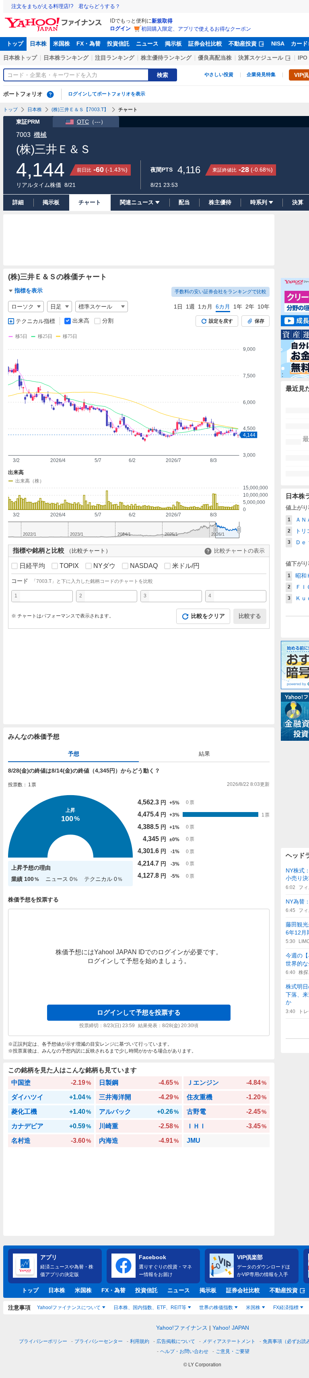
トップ (14, 43)
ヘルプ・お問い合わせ (184, 1351)
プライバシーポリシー (43, 1341)
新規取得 (162, 21)
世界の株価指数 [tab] (216, 1307)
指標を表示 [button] (28, 290)
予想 (73, 753)
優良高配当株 (215, 57)
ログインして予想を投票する (139, 1012)
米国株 (61, 43)
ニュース (147, 43)
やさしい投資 (218, 74)
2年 (249, 306)
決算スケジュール (260, 57)
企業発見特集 (261, 74)
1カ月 (205, 306)
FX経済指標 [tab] (286, 1307)
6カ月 (223, 306)
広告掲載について (176, 1341)
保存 (259, 321)
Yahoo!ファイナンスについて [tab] (69, 1307)
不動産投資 (243, 43)
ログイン (120, 28)
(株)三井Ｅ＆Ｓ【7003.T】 (80, 109)
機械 (40, 134)
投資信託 (118, 43)
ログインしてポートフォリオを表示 (106, 94)
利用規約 (139, 1341)
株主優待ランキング (166, 57)
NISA (277, 43)
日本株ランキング (66, 57)
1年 (237, 306)
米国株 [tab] (253, 1307)
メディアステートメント (228, 1341)
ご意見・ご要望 (232, 1351)
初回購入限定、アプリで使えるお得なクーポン (196, 29)
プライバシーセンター (98, 1341)
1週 (190, 306)
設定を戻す (221, 321)
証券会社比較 (205, 43)
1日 (178, 306)
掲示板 (173, 43)
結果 (204, 753)
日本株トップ (20, 57)
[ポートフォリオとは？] (50, 94)
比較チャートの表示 (239, 550)
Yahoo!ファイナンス (182, 1327)
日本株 (38, 43)
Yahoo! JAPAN (230, 1327)
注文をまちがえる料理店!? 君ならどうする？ (65, 6)
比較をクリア (208, 616)
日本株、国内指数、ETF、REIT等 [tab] (149, 1307)
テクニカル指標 (35, 321)
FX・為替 (88, 43)
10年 (264, 306)
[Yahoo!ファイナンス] (54, 20)
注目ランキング (114, 57)
